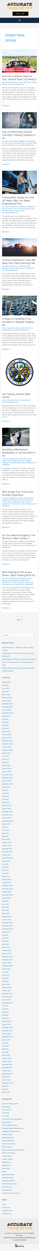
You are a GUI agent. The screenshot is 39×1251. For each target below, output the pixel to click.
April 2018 (5, 981)
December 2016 (7, 1027)
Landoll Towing (7, 1156)
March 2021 (6, 876)
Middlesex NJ (23, 141)
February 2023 (7, 805)
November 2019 (7, 926)
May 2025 (5, 725)
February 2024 (7, 768)
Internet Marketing (27, 1238)
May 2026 (5, 691)
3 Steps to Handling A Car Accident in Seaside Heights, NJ (18, 321)
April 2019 (5, 944)
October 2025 (6, 710)
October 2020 (6, 892)
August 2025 (6, 716)
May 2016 (5, 1049)
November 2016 (7, 1030)
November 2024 (7, 744)
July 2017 (5, 1006)
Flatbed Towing (7, 1134)
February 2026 (7, 697)
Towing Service (12, 145)
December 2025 (7, 704)
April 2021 (5, 873)
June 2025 (5, 722)
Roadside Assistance (8, 1180)
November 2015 (7, 1067)
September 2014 (7, 1083)
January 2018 (6, 990)
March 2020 (6, 913)
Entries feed (6, 1207)
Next (19, 620)
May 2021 (5, 870)
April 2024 (5, 762)
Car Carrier (5, 1113)
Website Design (9, 1238)
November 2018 (7, 960)
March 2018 (6, 984)
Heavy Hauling (7, 328)
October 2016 (6, 1034)
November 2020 (7, 889)
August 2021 (6, 861)
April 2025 (5, 728)
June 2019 (5, 938)
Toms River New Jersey (17, 462)
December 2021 (7, 849)
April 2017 (5, 1015)
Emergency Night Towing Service (13, 1128)
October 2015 (6, 1070)
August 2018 (6, 969)
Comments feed (7, 1210)
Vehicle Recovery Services (10, 1193)
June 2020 (5, 904)
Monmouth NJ (23, 459)
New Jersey (8, 143)
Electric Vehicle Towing (9, 1125)
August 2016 (6, 1040)
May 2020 (5, 907)
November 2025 (7, 707)
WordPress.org (7, 1213)
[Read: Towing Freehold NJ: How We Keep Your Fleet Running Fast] (19, 247)
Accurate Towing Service (10, 82)
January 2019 (6, 953)
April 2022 (5, 836)
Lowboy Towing (7, 1159)
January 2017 (6, 1024)
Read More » (6, 105)
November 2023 (7, 778)
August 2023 (6, 787)
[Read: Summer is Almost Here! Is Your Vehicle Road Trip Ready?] (19, 61)
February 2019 (6, 950)
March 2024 (6, 765)
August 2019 (6, 932)
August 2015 (6, 1077)
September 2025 (7, 713)
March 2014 (6, 1092)
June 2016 (5, 1046)
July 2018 (5, 972)
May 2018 (5, 978)
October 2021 (6, 855)
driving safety (6, 1122)
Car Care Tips (6, 1110)
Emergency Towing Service (11, 1131)
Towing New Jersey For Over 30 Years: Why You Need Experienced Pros (18, 200)
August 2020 (6, 898)
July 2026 (5, 685)
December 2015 (7, 1064)
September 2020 (7, 895)
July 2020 (5, 901)
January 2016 (6, 1061)
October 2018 (6, 963)
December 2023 (7, 775)
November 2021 (7, 852)
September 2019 (7, 929)
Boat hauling (23, 578)
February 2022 (7, 842)
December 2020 (7, 885)
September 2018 (7, 966)
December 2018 (7, 956)
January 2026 (6, 700)
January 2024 (6, 771)
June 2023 (5, 793)
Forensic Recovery (8, 1140)
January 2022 (6, 845)
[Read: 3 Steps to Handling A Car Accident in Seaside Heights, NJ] (19, 305)
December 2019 (7, 922)
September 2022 (7, 821)
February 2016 (6, 1058)
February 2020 (7, 916)
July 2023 (5, 790)
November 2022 (7, 815)
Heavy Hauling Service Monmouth (19, 580)
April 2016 (5, 1052)
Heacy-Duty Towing (8, 1144)
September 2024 (7, 750)
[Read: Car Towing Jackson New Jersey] (19, 373)
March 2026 (6, 694)
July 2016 (5, 1043)
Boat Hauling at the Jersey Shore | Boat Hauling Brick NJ (18, 574)
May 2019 (5, 941)
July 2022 (5, 827)
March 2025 (6, 731)
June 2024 (5, 756)
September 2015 (7, 1074)
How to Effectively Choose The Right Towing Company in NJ (19, 135)
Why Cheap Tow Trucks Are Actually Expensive (17, 493)
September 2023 (7, 784)
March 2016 (6, 1055)
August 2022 (6, 824)
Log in (4, 1204)
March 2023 (6, 802)
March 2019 (6, 947)
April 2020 (5, 910)
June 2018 (5, 975)
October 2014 (6, 1080)
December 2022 (7, 811)
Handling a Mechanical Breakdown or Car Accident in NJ (19, 452)
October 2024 (6, 747)
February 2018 (6, 987)
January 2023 (6, 808)
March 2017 (6, 1018)
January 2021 (6, 882)
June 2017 (5, 1009)
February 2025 (7, 734)
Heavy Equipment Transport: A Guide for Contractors (19, 659)
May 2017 (5, 1012)
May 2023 (5, 796)
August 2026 (6, 682)
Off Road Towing (7, 1177)
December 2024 (7, 741)
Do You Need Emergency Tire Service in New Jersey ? (18, 537)
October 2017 (6, 1000)
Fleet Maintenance (8, 1137)
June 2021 (5, 867)
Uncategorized (7, 1190)
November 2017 (7, 996)
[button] (19, 20)
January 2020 (6, 919)
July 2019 (5, 935)
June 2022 (5, 830)
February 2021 (6, 879)
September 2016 (7, 1037)
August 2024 (6, 753)
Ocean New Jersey (25, 82)
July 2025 (5, 719)
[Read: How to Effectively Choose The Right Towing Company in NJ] (19, 120)
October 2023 (6, 781)
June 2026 (5, 688)
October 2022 (6, 818)
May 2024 (5, 759)
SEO (16, 1238)
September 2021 (7, 858)
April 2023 (5, 799)
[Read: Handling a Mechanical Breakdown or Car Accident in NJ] (16, 437)
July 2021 (5, 864)
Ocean (15, 208)
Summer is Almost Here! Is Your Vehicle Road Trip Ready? (19, 78)
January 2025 (6, 738)
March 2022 (6, 839)
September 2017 (7, 1003)
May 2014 (5, 1086)
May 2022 (5, 833)
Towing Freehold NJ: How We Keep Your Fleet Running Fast (18, 262)
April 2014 (5, 1089)
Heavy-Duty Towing (8, 1153)
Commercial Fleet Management (12, 1119)
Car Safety (5, 1116)
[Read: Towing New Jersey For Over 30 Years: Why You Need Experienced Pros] (19, 182)
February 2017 (6, 1021)
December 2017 (7, 993)
